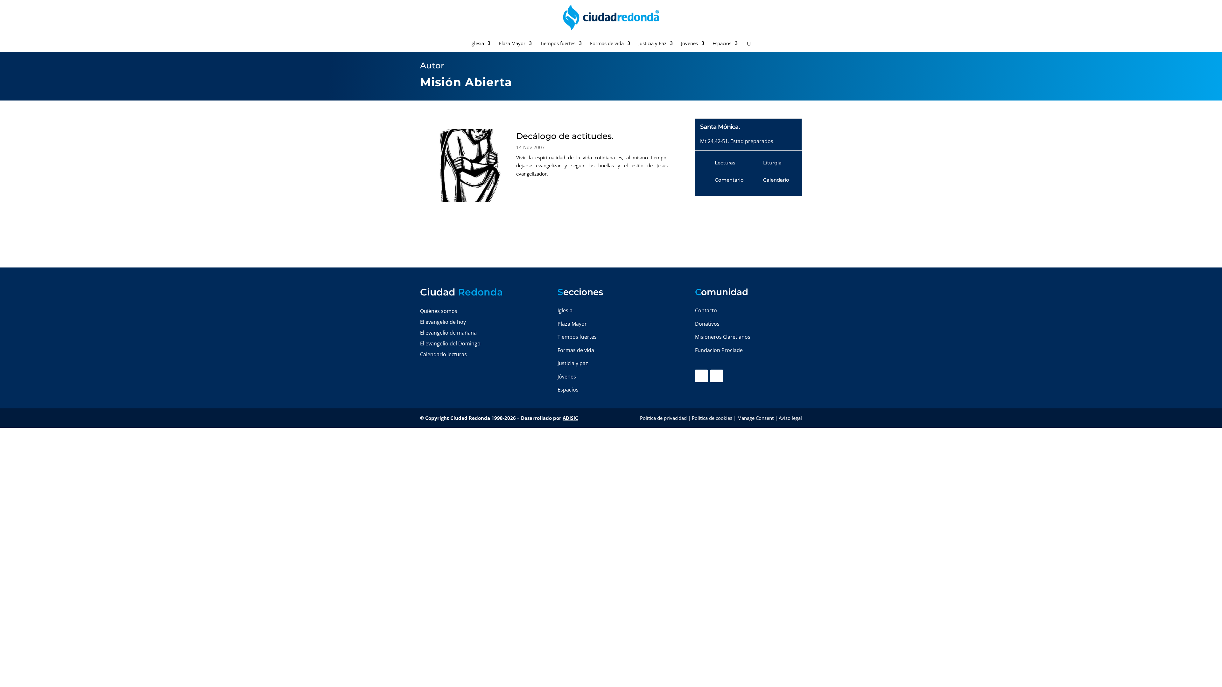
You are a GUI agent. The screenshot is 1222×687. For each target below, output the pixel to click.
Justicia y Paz (652, 43)
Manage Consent (755, 418)
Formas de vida (607, 43)
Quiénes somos (438, 311)
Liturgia (772, 163)
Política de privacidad (663, 418)
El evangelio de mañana (448, 332)
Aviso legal (790, 418)
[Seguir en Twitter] (716, 376)
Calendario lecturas (443, 354)
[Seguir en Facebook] (701, 376)
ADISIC (570, 418)
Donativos (707, 323)
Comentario (729, 180)
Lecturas (725, 163)
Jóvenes (689, 43)
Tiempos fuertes (557, 43)
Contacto (706, 310)
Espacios (722, 43)
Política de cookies (712, 418)
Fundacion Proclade (719, 350)
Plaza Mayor (512, 43)
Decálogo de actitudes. (565, 136)
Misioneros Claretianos (722, 336)
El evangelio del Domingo (450, 343)
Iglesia (477, 43)
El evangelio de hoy (443, 321)
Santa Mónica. (720, 126)
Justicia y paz (573, 363)
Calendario (776, 180)
